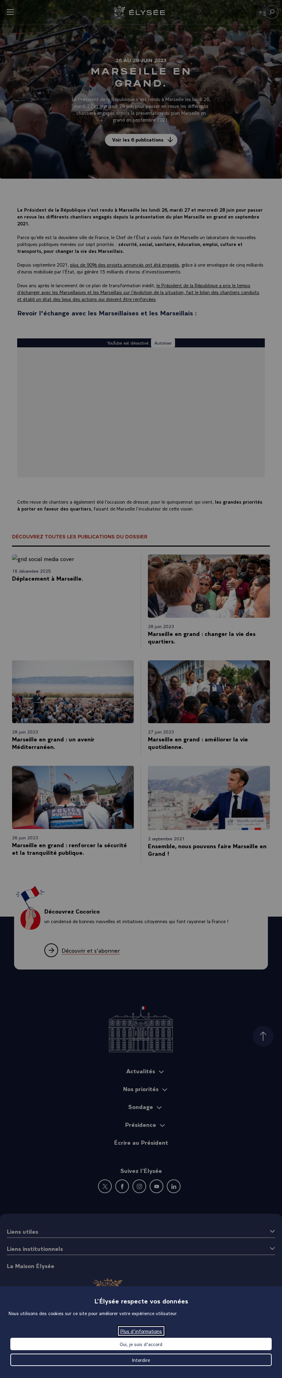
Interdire (141, 1360)
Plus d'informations (141, 1331)
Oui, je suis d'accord (141, 1344)
